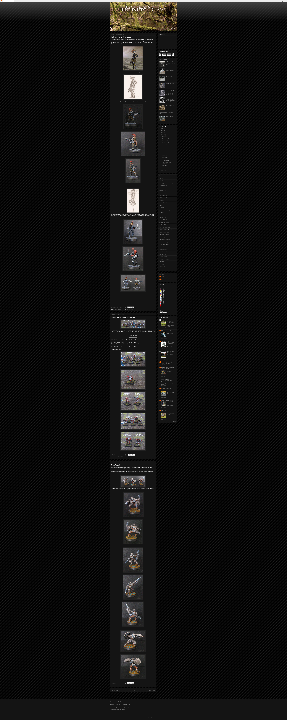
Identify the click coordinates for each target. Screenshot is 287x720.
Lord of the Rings (163, 232)
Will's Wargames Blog (166, 362)
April (163, 153)
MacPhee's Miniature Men (167, 351)
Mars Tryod (115, 465)
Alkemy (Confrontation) (164, 183)
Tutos (160, 264)
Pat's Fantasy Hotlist (166, 330)
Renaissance (162, 249)
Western (161, 266)
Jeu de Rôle (162, 219)
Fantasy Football (118, 456)
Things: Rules (169, 76)
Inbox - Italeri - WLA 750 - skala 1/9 (170, 392)
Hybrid (161, 212)
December (165, 136)
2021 (162, 128)
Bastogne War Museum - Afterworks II (118, 709)
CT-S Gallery (162, 195)
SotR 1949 (162, 254)
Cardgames (162, 192)
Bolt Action (161, 188)
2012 (162, 170)
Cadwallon (161, 190)
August (164, 144)
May (163, 151)
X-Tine (162, 279)
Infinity (161, 215)
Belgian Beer (162, 185)
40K (160, 178)
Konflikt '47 (162, 224)
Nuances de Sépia (163, 244)
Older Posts (152, 690)
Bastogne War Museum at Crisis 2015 (170, 70)
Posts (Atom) (136, 695)
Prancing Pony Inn (170, 116)
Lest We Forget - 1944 (164, 229)
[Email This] (128, 307)
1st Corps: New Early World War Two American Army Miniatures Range (170, 324)
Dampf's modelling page (167, 400)
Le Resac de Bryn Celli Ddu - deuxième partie (171, 63)
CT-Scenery (162, 197)
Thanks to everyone (165, 363)
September (165, 142)
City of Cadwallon (170, 83)
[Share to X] (130, 307)
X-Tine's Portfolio (163, 269)
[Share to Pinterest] (133, 307)
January (164, 168)
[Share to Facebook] (132, 307)
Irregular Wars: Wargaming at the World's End (167, 368)
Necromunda (162, 242)
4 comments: (121, 454)
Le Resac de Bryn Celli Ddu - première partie (119, 706)
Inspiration (161, 217)
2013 (162, 134)
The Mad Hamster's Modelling (166, 389)
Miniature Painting (121, 309)
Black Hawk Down (170, 105)
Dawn (116, 309)
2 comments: (120, 683)
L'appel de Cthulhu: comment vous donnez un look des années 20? (170, 99)
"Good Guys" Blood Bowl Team (123, 317)
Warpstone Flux (165, 341)
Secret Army (162, 251)
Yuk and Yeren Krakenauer (121, 37)
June (163, 149)
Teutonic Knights (163, 256)
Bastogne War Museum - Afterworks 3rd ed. (119, 707)
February (164, 157)
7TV (160, 180)
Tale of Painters (165, 379)
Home (133, 690)
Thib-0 (162, 276)
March (164, 155)
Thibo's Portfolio (129, 309)
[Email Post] (125, 307)
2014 (162, 132)
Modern (161, 237)
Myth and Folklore (163, 239)
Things (161, 261)
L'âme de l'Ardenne (164, 227)
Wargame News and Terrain (168, 320)
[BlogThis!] (129, 307)
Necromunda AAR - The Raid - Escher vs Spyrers (120, 711)
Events (161, 207)
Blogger (151, 717)
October (164, 140)
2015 (162, 130)
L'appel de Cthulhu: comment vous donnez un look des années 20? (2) (170, 92)
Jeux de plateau (163, 222)
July (163, 147)
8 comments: (120, 307)
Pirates (161, 246)
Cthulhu (161, 200)
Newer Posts (114, 690)
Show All (174, 421)
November (165, 138)
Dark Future (162, 202)
